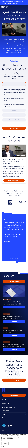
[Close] (3, 446)
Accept (5, 443)
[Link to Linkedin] (8, 426)
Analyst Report (7, 299)
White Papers (6, 314)
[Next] (23, 258)
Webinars (5, 328)
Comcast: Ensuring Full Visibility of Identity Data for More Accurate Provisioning (13, 161)
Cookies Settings (7, 440)
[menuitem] (14, 400)
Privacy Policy (9, 437)
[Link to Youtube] (11, 426)
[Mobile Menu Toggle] (26, 6)
